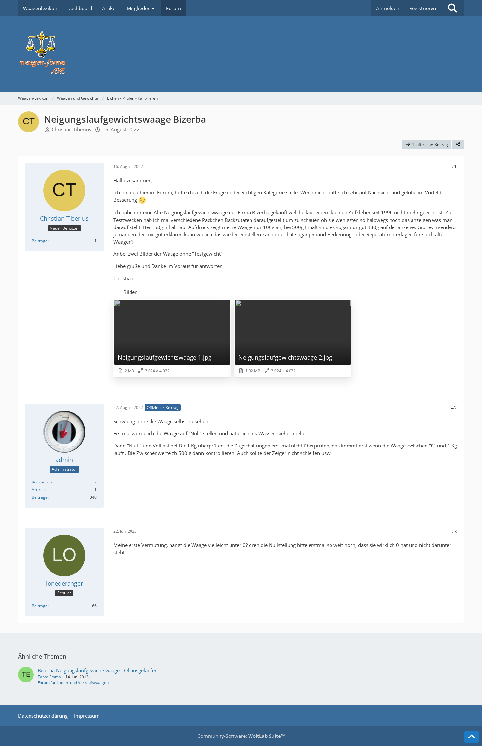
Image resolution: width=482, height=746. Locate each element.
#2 (454, 407)
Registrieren (422, 8)
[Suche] (452, 8)
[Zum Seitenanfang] (471, 737)
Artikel (38, 489)
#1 (454, 166)
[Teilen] (458, 145)
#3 (454, 531)
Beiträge (40, 241)
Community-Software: (241, 736)
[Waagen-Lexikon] (241, 54)
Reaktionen (42, 482)
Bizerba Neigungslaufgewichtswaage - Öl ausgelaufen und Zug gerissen (118, 670)
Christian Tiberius (71, 129)
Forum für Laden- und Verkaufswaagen (73, 682)
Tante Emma (49, 677)
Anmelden (387, 8)
